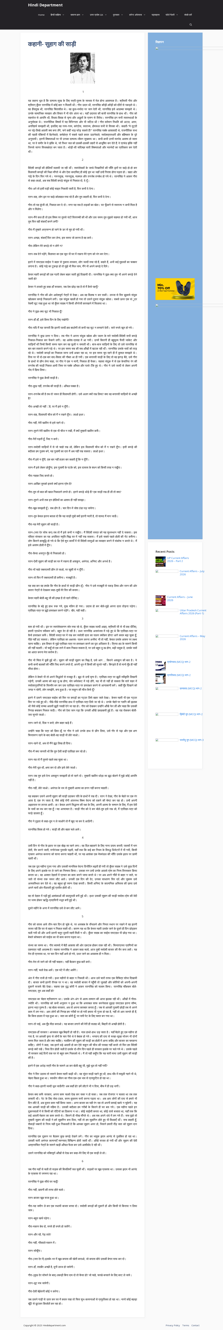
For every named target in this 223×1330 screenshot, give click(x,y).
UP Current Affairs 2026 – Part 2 (178, 559)
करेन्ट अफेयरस (135, 14)
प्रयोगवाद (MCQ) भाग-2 (179, 662)
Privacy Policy (173, 1325)
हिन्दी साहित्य (56, 14)
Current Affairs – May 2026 (192, 637)
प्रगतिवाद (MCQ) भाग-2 (179, 675)
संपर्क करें (188, 14)
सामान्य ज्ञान (75, 14)
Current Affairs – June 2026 (180, 598)
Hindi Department (45, 4)
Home (41, 14)
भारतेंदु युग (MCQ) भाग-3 (192, 740)
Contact (195, 1325)
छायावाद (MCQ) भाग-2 (191, 688)
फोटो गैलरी (170, 14)
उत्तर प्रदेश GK (96, 14)
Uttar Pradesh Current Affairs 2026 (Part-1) (193, 612)
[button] (191, 25)
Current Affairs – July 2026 (192, 572)
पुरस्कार (116, 14)
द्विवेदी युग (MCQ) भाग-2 (191, 714)
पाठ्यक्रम (156, 14)
